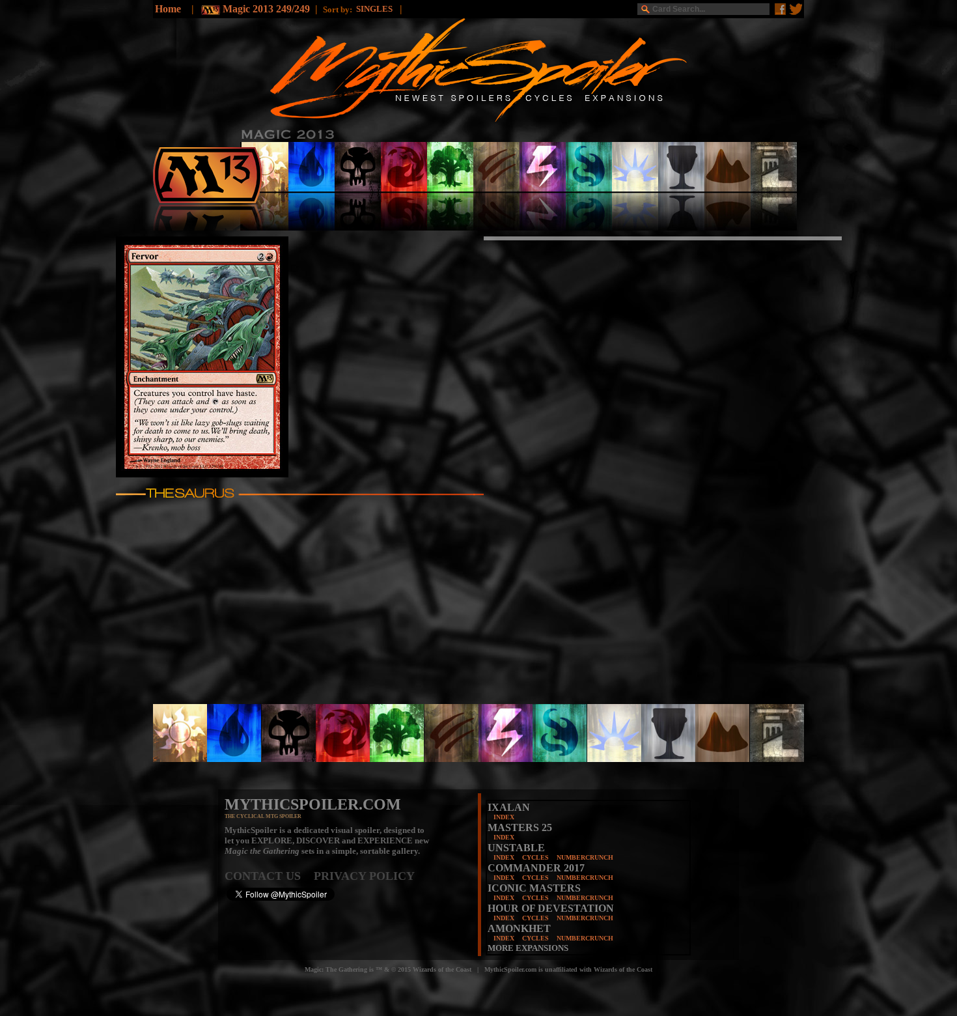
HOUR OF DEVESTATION (551, 908)
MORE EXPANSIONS (528, 948)
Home (168, 8)
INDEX (503, 817)
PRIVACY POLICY (364, 875)
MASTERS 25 (520, 827)
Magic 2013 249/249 (266, 8)
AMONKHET (519, 928)
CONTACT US (269, 875)
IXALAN (509, 807)
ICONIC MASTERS (534, 888)
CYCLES (535, 857)
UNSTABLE (516, 847)
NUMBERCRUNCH (585, 857)
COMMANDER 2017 (536, 867)
